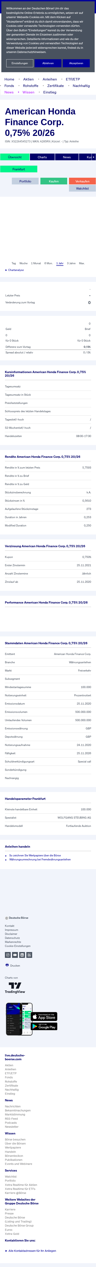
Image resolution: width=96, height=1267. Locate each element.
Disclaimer (11, 933)
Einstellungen (20, 63)
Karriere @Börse (15, 1193)
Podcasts (11, 1123)
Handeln (10, 1152)
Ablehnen (48, 63)
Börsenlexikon (14, 1156)
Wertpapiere (13, 1147)
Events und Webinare (18, 1164)
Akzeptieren (76, 63)
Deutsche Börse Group (19, 1225)
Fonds (9, 85)
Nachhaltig (81, 85)
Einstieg (49, 92)
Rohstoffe (30, 85)
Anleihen (50, 79)
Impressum (11, 929)
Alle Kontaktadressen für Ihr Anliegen (30, 1251)
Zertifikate (55, 85)
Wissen (28, 92)
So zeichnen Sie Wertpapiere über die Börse (35, 855)
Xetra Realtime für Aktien (21, 1185)
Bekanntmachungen (18, 1110)
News (9, 92)
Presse (9, 1213)
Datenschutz (12, 938)
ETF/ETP (73, 79)
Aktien (28, 79)
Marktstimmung (15, 1114)
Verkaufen (82, 181)
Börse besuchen (15, 1139)
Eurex (9, 1230)
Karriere (10, 1209)
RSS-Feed (11, 1119)
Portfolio (25, 181)
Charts (42, 157)
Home (9, 79)
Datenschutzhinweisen (31, 52)
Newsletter (12, 1127)
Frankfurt (19, 169)
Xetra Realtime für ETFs (20, 1189)
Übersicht (15, 157)
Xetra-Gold (12, 1234)
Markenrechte (13, 942)
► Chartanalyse (14, 270)
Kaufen (54, 181)
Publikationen (13, 1160)
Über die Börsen (15, 1143)
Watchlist (82, 188)
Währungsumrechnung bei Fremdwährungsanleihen (40, 859)
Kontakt (9, 925)
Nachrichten (13, 1106)
